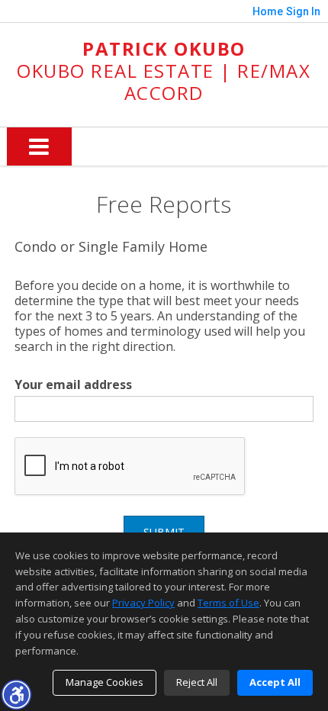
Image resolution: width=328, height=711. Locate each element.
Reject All (196, 682)
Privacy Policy (143, 603)
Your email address (73, 384)
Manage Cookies (104, 682)
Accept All (275, 682)
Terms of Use (228, 603)
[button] (16, 694)
